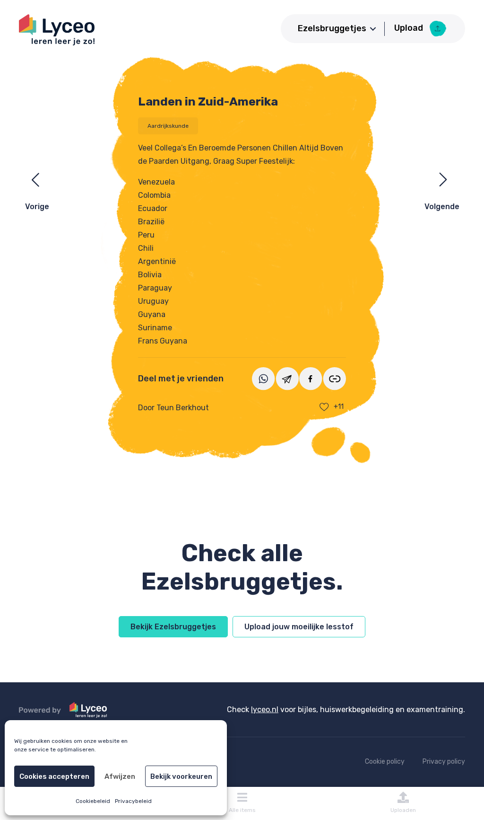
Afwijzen (119, 776)
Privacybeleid (133, 801)
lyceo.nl (264, 709)
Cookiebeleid (93, 801)
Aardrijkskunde (168, 126)
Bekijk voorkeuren (181, 776)
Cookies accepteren (54, 776)
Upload (409, 28)
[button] (373, 29)
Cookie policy (385, 762)
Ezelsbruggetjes (332, 28)
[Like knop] (324, 407)
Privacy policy (444, 762)
